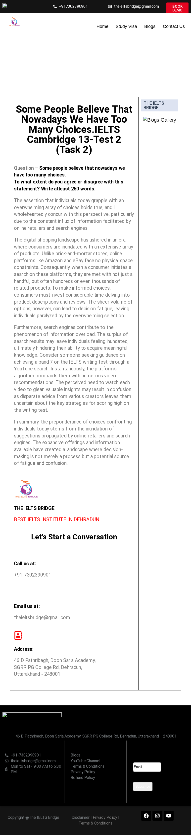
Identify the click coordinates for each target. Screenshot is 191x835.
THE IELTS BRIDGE (153, 105)
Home (102, 26)
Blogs (149, 26)
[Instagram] (157, 816)
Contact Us (174, 26)
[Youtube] (169, 816)
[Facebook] (146, 816)
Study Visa (126, 26)
